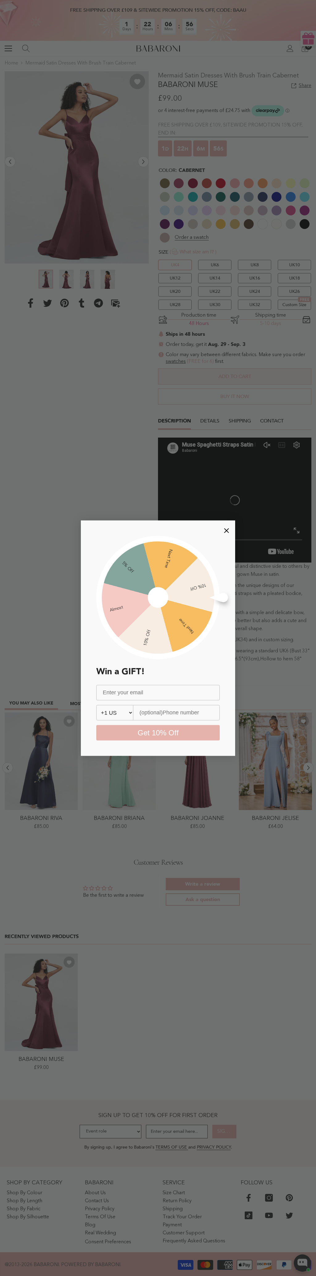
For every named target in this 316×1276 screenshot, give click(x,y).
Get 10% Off (158, 732)
